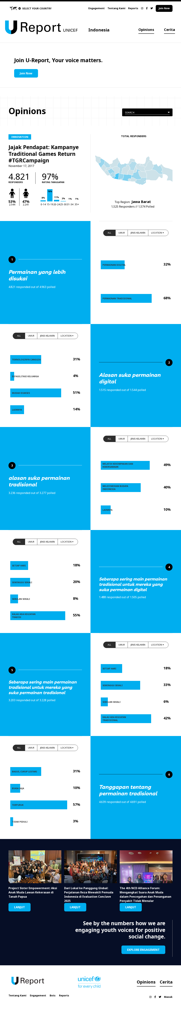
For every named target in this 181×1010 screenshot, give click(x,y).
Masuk (168, 997)
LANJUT (19, 907)
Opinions (146, 29)
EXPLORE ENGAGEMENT (143, 950)
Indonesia (98, 30)
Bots (53, 995)
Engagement (96, 8)
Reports (133, 8)
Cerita (169, 29)
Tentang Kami (116, 8)
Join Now (164, 8)
